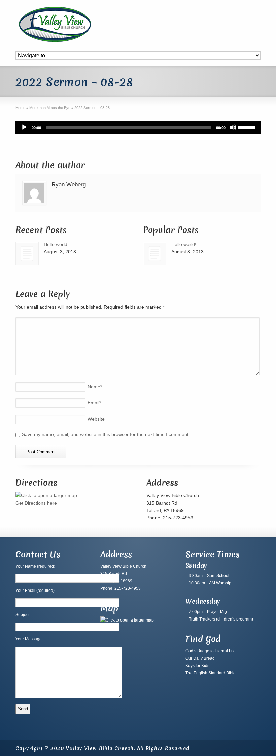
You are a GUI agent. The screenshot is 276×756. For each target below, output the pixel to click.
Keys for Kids (197, 665)
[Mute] (233, 127)
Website (96, 419)
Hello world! (56, 244)
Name (95, 386)
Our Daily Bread (200, 658)
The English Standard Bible (210, 673)
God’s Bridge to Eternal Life (210, 650)
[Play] (24, 127)
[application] (138, 127)
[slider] (247, 127)
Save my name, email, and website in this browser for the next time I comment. (106, 434)
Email (94, 402)
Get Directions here (36, 503)
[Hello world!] (27, 253)
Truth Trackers (202, 619)
